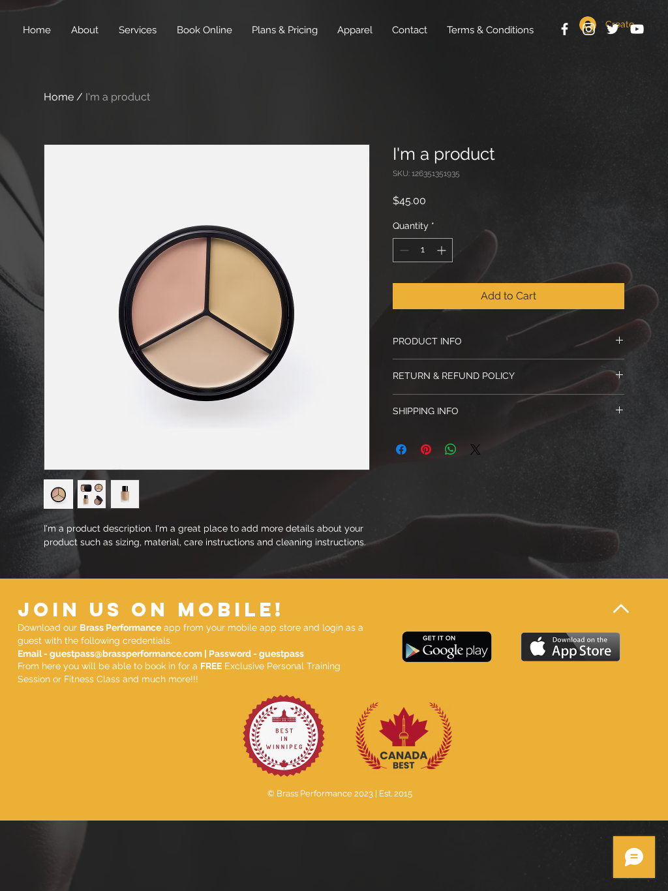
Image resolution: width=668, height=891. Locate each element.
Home (59, 97)
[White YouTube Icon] (637, 29)
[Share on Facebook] (401, 449)
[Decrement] (403, 250)
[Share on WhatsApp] (451, 449)
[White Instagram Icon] (589, 29)
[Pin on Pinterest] (426, 449)
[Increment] (442, 250)
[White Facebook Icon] (564, 29)
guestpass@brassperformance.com (126, 653)
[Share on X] (475, 449)
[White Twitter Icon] (613, 29)
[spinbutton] (422, 250)
